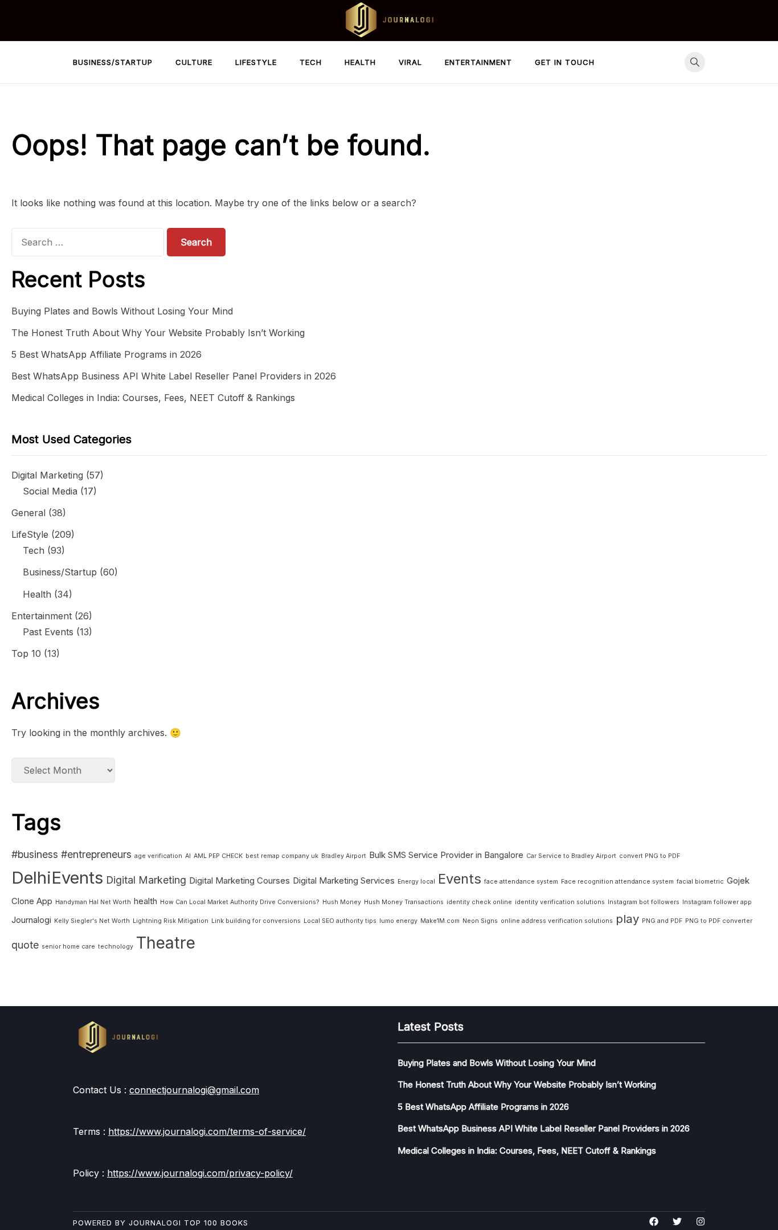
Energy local (416, 881)
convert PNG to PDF (649, 856)
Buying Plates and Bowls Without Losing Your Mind (122, 311)
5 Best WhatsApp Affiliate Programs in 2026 (106, 354)
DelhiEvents (57, 878)
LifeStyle (256, 62)
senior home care (68, 946)
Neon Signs (480, 921)
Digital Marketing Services (344, 880)
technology (115, 946)
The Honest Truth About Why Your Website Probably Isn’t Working (158, 332)
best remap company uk (281, 856)
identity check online (479, 902)
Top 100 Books (216, 1222)
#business (34, 854)
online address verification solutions (557, 921)
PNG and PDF (662, 921)
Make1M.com (440, 921)
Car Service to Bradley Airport (571, 856)
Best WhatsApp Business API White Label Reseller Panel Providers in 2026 (173, 376)
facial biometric (700, 881)
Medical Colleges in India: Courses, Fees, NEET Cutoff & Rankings (153, 397)
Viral (410, 62)
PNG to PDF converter (718, 921)
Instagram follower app (717, 902)
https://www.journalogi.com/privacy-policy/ (200, 1173)
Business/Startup (113, 62)
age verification (158, 856)
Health (360, 62)
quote (25, 945)
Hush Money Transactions (404, 902)
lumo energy (398, 921)
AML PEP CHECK (218, 856)
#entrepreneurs (96, 854)
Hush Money (341, 902)
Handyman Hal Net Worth (93, 902)
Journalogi (31, 919)
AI (188, 856)
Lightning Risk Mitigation (170, 921)
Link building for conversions (256, 921)
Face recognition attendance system (617, 881)
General (28, 512)
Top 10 (26, 653)
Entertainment (478, 62)
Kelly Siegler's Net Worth (92, 921)
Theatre (165, 943)
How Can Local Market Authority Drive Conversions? (240, 902)
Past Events (48, 632)
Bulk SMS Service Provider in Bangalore (446, 854)
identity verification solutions (560, 902)
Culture (193, 62)
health (145, 901)
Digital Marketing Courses (239, 880)
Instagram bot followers (643, 902)
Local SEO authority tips (340, 921)
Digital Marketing (47, 475)
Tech (311, 62)
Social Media (50, 491)
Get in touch (565, 62)
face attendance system (521, 881)
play (627, 919)
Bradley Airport (343, 856)
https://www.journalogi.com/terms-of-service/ (207, 1131)
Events (459, 879)
